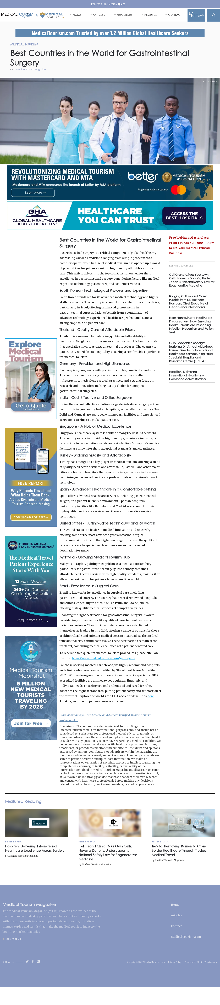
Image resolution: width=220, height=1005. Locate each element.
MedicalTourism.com (186, 936)
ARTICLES (99, 14)
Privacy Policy (174, 962)
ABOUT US (150, 14)
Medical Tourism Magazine (31, 69)
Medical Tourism (210, 82)
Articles (176, 915)
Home (175, 904)
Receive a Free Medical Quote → (110, 4)
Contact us (13, 939)
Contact (176, 926)
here (150, 696)
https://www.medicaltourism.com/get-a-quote (103, 658)
